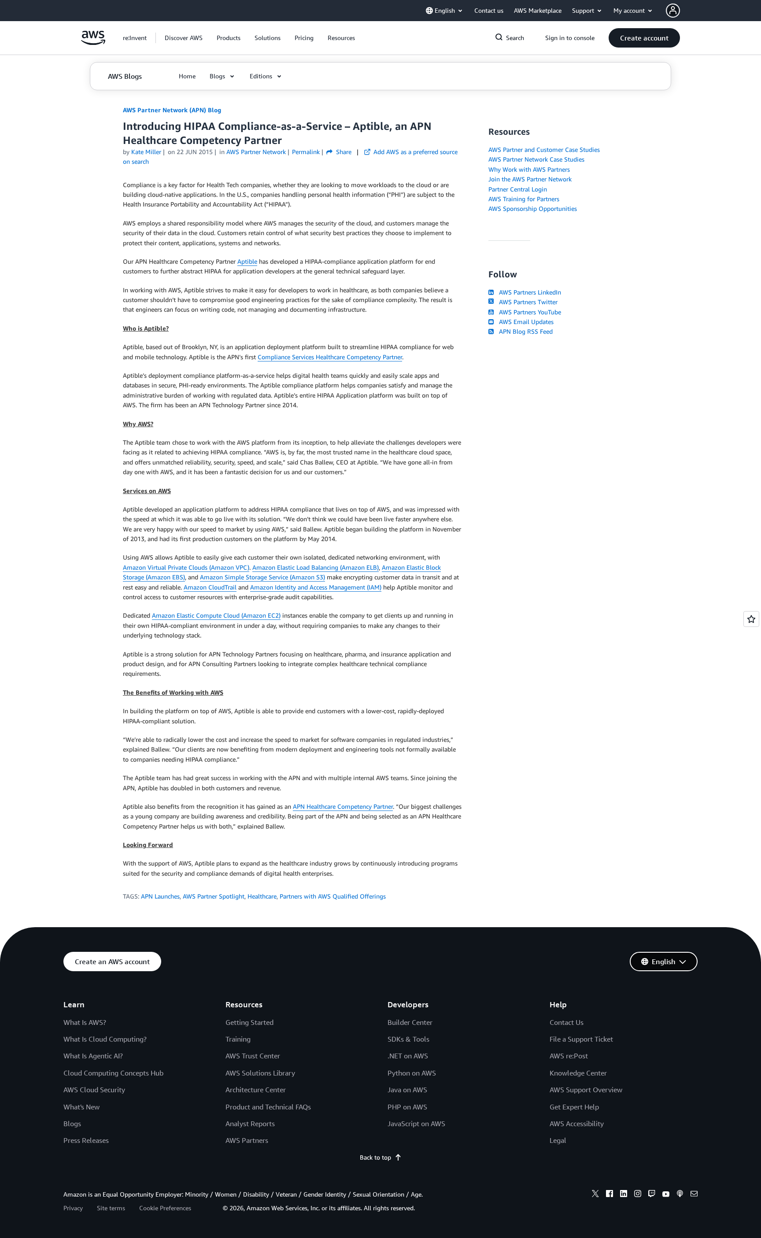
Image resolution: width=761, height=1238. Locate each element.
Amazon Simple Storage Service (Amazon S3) (262, 577)
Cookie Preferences (165, 1208)
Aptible (247, 261)
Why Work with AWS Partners (529, 169)
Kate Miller (146, 151)
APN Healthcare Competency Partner (343, 806)
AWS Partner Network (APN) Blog (172, 110)
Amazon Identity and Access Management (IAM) (315, 587)
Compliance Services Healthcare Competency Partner (330, 357)
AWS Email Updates (524, 321)
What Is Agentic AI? (93, 1055)
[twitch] (651, 1195)
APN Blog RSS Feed (524, 331)
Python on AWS (412, 1073)
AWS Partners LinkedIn (528, 292)
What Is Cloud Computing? (105, 1039)
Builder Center (410, 1022)
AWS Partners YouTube (528, 312)
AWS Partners (246, 1140)
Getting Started (249, 1022)
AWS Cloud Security (94, 1089)
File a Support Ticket (581, 1039)
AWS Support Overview (586, 1089)
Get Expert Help (574, 1106)
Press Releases (86, 1140)
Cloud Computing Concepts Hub (113, 1073)
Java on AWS (407, 1089)
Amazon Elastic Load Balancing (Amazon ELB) (315, 567)
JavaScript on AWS (416, 1123)
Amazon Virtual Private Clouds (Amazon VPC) (186, 567)
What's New (81, 1106)
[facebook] (609, 1195)
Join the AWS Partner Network (530, 179)
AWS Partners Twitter (526, 302)
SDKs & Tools (408, 1039)
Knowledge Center (578, 1073)
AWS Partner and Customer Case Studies (544, 149)
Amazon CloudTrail (210, 587)
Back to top (375, 1157)
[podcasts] (679, 1195)
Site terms (111, 1208)
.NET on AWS (408, 1055)
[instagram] (637, 1195)
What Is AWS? (84, 1022)
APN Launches (160, 896)
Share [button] (342, 151)
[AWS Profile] (673, 11)
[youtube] (665, 1195)
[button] (184, 38)
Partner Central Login (517, 189)
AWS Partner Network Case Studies (536, 159)
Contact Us (567, 1022)
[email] (694, 1195)
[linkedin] (623, 1195)
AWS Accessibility (577, 1123)
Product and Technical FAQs (268, 1106)
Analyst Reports (250, 1123)
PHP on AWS (407, 1106)
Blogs (72, 1123)
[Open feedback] (751, 619)
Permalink (306, 151)
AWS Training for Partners (523, 199)
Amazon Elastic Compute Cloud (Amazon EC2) (216, 615)
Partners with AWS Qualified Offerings (333, 896)
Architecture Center (255, 1089)
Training (238, 1039)
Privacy (73, 1208)
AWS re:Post (569, 1055)
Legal (558, 1140)
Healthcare (262, 896)
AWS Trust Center (252, 1055)
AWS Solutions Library (260, 1073)
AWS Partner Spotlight (213, 896)
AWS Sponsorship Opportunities (532, 208)
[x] (595, 1195)
